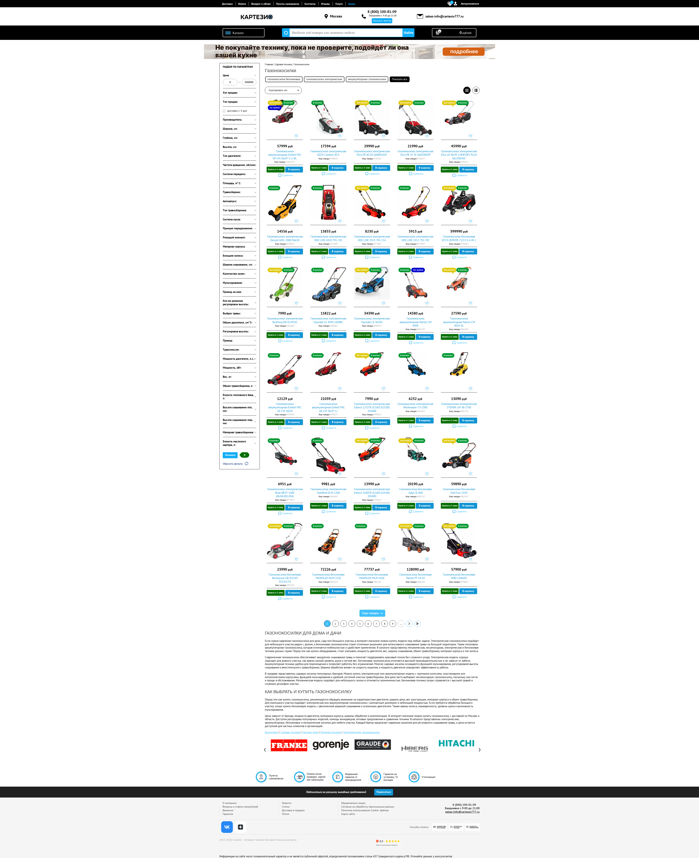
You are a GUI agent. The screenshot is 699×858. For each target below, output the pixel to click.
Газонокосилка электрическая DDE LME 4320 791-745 (328, 238)
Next (479, 750)
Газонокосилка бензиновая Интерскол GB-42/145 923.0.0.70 (285, 578)
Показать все (399, 79)
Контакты (310, 3)
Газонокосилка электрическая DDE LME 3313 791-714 (372, 238)
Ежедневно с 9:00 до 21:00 (382, 15)
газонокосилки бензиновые (283, 79)
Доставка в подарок (293, 810)
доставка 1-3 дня (237, 110)
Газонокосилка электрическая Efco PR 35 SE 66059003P (415, 153)
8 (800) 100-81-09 (382, 11)
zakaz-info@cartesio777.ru (444, 16)
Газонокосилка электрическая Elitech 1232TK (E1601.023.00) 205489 (372, 407)
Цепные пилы (310, 732)
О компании (229, 803)
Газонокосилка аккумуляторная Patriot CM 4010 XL (459, 322)
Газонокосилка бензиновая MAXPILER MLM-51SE (328, 576)
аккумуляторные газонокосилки (367, 79)
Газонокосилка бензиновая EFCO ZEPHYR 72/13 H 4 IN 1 (459, 238)
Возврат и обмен (261, 3)
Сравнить (287, 175)
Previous (265, 750)
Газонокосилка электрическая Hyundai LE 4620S (372, 320)
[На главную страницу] (257, 17)
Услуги (339, 3)
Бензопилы (271, 732)
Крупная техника (331, 732)
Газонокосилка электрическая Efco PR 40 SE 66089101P (372, 153)
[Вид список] (476, 90)
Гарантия (228, 814)
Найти (408, 32)
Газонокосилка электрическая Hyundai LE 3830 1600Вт (328, 320)
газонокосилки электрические (324, 79)
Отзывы (325, 3)
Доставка (227, 3)
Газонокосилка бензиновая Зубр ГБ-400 (415, 490)
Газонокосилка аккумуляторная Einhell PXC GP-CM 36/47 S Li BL (284, 155)
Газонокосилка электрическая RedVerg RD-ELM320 (285, 320)
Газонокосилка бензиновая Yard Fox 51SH (459, 490)
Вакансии (228, 810)
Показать (230, 455)
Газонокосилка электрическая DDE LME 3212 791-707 (415, 238)
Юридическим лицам (353, 803)
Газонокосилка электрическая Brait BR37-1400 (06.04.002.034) (285, 492)
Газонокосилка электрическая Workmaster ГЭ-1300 (415, 405)
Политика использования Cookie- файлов (365, 810)
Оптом (285, 814)
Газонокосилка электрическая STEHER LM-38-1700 (459, 405)
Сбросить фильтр (233, 463)
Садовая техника (290, 732)
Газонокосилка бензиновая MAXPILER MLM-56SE (372, 576)
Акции (351, 3)
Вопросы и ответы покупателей (240, 806)
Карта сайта (348, 814)
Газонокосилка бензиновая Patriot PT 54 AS (415, 576)
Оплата (242, 3)
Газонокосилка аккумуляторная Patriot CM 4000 (415, 322)
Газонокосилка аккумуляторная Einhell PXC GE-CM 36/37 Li (328, 407)
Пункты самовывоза (287, 3)
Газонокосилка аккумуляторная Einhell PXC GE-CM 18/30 (284, 407)
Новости (286, 803)
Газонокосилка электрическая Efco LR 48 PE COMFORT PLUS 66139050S (459, 155)
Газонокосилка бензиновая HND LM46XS (459, 576)
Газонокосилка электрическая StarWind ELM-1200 (328, 490)
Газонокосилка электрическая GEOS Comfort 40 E (328, 153)
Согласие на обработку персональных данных (367, 806)
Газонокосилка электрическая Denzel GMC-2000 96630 (285, 238)
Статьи (286, 806)
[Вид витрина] (467, 90)
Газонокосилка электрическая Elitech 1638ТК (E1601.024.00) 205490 (372, 492)
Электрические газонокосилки (361, 732)
